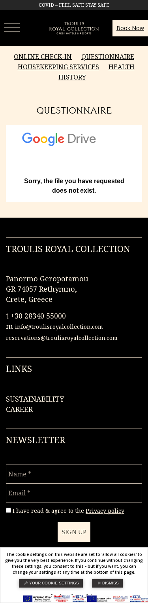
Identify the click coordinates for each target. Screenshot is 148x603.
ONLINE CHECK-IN (43, 56)
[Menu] (14, 26)
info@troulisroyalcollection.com (59, 326)
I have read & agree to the (68, 510)
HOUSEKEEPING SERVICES (58, 67)
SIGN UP (74, 532)
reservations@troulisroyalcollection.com (62, 337)
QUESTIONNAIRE (107, 56)
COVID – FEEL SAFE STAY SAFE (74, 5)
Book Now (130, 28)
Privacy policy (105, 510)
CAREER (19, 409)
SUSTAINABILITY (35, 399)
